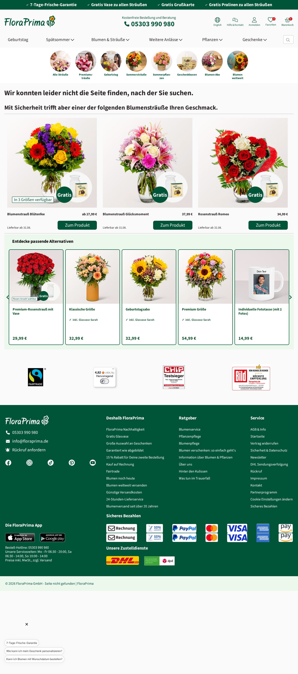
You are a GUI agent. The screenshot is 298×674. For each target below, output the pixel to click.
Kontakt (256, 485)
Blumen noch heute (120, 478)
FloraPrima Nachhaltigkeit (125, 429)
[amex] (262, 528)
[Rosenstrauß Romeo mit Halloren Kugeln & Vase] (243, 163)
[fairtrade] (37, 377)
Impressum (258, 478)
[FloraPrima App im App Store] (20, 537)
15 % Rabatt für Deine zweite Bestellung (135, 457)
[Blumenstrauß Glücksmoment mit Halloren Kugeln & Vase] (147, 163)
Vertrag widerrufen (264, 443)
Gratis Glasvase (117, 436)
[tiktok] (51, 463)
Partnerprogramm (263, 492)
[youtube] (93, 463)
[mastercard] (212, 528)
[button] (20, 630)
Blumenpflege (189, 443)
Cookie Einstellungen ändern (271, 499)
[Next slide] (289, 297)
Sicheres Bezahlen (263, 506)
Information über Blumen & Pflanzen (206, 457)
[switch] (104, 381)
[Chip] (174, 377)
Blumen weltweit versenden (126, 485)
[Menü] (113, 369)
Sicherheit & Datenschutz (268, 450)
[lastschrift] (154, 528)
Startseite (257, 436)
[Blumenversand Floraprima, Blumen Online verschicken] (29, 26)
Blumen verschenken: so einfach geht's (207, 450)
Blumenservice (189, 429)
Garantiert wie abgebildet (125, 450)
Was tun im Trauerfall (194, 478)
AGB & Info (258, 429)
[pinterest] (72, 463)
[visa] (237, 528)
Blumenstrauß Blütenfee (26, 214)
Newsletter (258, 457)
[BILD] (251, 377)
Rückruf (256, 471)
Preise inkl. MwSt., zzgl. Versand (28, 560)
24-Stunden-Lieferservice (124, 499)
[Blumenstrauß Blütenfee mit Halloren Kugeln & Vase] (52, 163)
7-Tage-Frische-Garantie (21, 643)
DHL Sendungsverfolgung (269, 464)
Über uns (185, 464)
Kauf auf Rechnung (120, 464)
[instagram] (29, 463)
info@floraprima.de (30, 441)
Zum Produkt (77, 225)
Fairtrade (113, 471)
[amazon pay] (286, 528)
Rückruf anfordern (29, 450)
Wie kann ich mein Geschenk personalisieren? (34, 651)
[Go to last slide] (8, 297)
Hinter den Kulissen (193, 471)
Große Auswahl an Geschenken (129, 443)
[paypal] (184, 528)
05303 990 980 (153, 24)
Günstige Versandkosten (124, 492)
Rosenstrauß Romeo (213, 214)
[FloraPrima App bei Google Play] (52, 537)
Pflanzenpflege (190, 436)
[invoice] (121, 528)
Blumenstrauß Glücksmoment (126, 214)
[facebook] (8, 463)
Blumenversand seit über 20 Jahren (132, 506)
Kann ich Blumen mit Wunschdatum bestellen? (34, 659)
